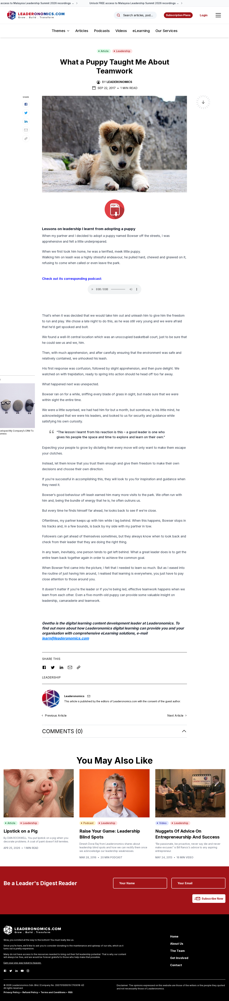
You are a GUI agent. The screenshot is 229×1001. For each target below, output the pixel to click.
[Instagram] (27, 970)
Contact (176, 965)
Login (204, 15)
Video (163, 823)
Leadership (123, 51)
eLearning (141, 31)
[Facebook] (5, 970)
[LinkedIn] (16, 970)
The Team (177, 951)
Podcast (88, 823)
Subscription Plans (178, 15)
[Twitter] (10, 970)
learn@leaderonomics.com (65, 638)
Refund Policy (30, 992)
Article (105, 51)
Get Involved (179, 958)
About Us (176, 943)
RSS (70, 992)
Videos (121, 31)
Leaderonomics (119, 82)
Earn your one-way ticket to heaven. (22, 962)
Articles (81, 31)
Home (174, 936)
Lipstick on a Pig (21, 831)
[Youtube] (22, 970)
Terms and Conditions (53, 992)
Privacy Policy (12, 992)
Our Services (166, 31)
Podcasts (102, 31)
